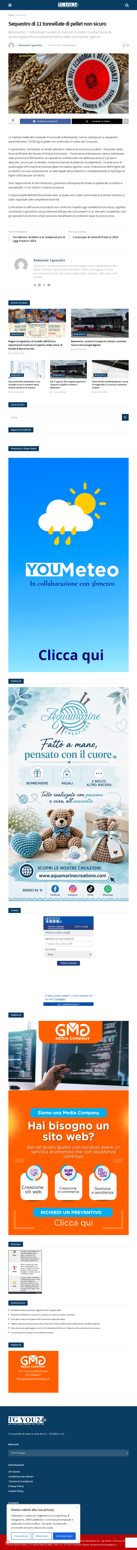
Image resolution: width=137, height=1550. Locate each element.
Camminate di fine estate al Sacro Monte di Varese (32, 1332)
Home (11, 15)
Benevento (22, 15)
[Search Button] (127, 5)
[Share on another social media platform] (126, 121)
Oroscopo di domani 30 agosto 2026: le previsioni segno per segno (38, 1319)
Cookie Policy (16, 1491)
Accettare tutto (64, 1536)
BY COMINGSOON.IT (68, 1004)
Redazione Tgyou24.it (30, 45)
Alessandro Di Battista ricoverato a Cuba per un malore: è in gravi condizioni (43, 1314)
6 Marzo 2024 (54, 45)
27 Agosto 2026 (17, 353)
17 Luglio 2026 (58, 392)
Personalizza (21, 1536)
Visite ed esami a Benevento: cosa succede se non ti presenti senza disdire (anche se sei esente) (24, 384)
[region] (43, 1523)
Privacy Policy (16, 1486)
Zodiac (38, 1293)
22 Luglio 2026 (17, 392)
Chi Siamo (14, 1471)
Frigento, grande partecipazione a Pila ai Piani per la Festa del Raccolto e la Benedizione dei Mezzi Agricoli (55, 1323)
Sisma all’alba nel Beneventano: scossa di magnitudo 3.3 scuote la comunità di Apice (110, 384)
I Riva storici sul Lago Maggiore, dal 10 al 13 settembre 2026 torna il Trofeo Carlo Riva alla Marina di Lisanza (55, 1328)
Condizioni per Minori (20, 1476)
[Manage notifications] (7, 1542)
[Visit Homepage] (68, 5)
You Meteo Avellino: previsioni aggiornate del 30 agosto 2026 (36, 1310)
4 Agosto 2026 (79, 349)
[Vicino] (77, 1507)
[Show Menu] (10, 5)
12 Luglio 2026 (100, 392)
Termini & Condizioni (20, 1481)
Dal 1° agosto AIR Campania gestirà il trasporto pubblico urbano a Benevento (68, 384)
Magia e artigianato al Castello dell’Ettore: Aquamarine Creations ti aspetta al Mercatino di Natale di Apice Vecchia (35, 345)
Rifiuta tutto (42, 1536)
